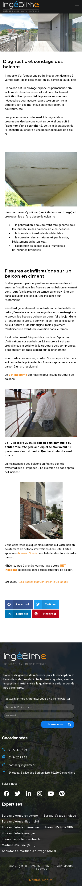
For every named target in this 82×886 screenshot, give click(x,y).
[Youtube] (50, 793)
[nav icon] (77, 6)
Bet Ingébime (18, 374)
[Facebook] (6, 793)
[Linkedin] (28, 793)
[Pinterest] (61, 793)
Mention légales (41, 879)
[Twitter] (17, 793)
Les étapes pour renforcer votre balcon (43, 582)
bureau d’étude (27, 553)
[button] (19, 604)
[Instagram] (39, 793)
